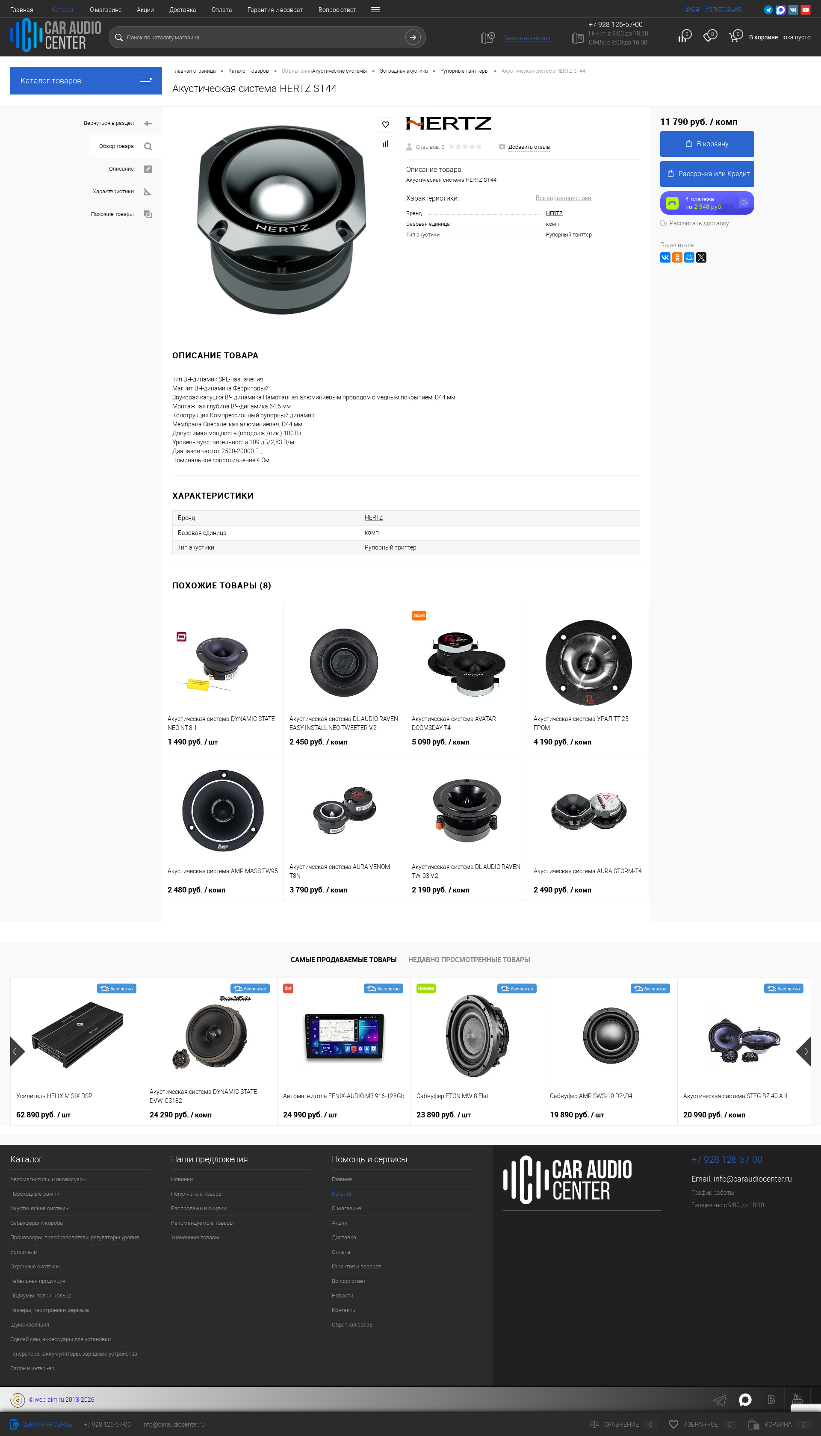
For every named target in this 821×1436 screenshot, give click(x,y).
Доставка (182, 9)
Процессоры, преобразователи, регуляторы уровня (74, 1237)
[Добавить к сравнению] (385, 143)
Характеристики (113, 191)
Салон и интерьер (32, 1368)
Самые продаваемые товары (344, 959)
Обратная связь (352, 1324)
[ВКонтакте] (665, 257)
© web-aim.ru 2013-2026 (60, 1399)
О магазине (105, 9)
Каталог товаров (51, 80)
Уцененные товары (195, 1237)
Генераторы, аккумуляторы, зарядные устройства (73, 1353)
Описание (121, 168)
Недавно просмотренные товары (469, 959)
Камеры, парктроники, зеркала (49, 1310)
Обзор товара (116, 146)
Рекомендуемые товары (202, 1223)
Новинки (182, 1179)
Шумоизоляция (29, 1324)
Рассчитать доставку (699, 223)
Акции (145, 9)
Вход (692, 8)
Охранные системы (35, 1266)
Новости (342, 1295)
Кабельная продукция (37, 1281)
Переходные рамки (34, 1194)
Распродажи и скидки (198, 1208)
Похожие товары (112, 214)
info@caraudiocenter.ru (753, 1178)
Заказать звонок (526, 38)
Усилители (23, 1252)
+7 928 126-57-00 (726, 1159)
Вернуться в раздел (109, 123)
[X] (701, 257)
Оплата (222, 9)
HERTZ (554, 213)
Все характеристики (563, 198)
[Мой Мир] (689, 257)
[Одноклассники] (677, 257)
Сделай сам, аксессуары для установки (60, 1339)
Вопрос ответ (337, 9)
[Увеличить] (284, 220)
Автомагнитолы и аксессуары (48, 1179)
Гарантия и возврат (275, 9)
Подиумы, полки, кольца (40, 1295)
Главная (21, 9)
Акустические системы (40, 1208)
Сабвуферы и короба (36, 1223)
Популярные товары (197, 1194)
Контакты (344, 1310)
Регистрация (723, 8)
